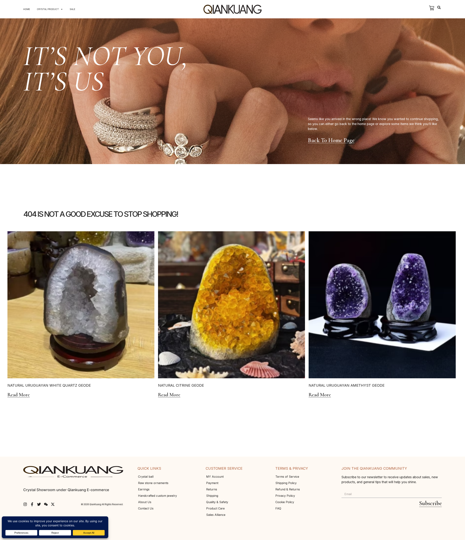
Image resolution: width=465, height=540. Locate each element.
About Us (144, 502)
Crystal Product (48, 9)
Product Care (215, 508)
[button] (439, 7)
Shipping (212, 495)
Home (26, 9)
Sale (72, 9)
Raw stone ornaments (153, 483)
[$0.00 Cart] (431, 8)
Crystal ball (145, 476)
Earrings (143, 489)
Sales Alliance (215, 515)
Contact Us (145, 508)
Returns (211, 489)
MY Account (215, 476)
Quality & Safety (217, 502)
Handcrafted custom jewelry (157, 495)
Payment (212, 483)
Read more (18, 394)
